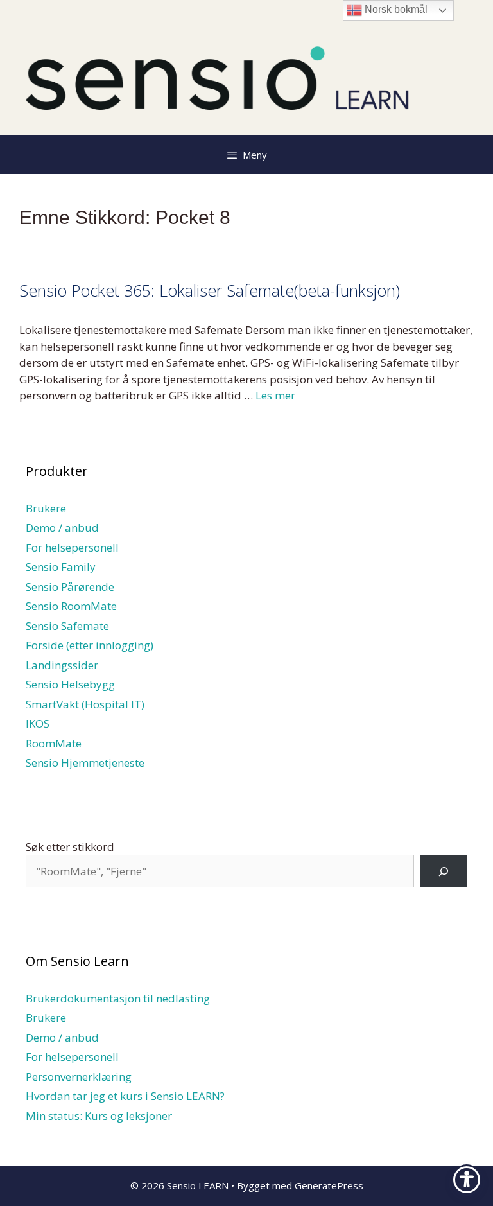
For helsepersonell (72, 547)
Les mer (275, 395)
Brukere (46, 508)
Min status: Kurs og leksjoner (99, 1115)
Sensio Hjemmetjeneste (85, 762)
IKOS (37, 723)
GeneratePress (329, 1185)
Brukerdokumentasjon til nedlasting (118, 998)
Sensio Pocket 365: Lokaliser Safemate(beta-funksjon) (209, 290)
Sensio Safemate (67, 625)
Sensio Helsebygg (70, 684)
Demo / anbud (62, 527)
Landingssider (62, 665)
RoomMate (54, 743)
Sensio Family (61, 566)
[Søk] (443, 871)
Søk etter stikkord (70, 846)
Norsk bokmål (395, 9)
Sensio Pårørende (70, 586)
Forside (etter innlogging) (89, 645)
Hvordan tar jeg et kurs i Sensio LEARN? (125, 1095)
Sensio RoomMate (71, 606)
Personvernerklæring (79, 1076)
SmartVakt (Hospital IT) (85, 704)
